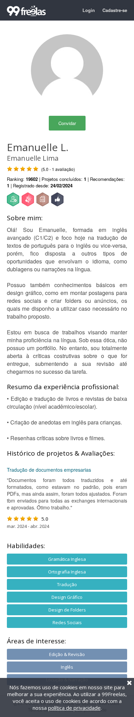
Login (88, 10)
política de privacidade (74, 707)
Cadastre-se (114, 10)
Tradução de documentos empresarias (49, 469)
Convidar (67, 123)
